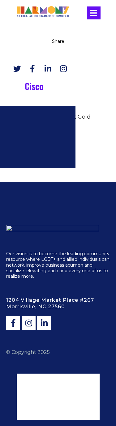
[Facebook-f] (13, 323)
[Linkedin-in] (44, 323)
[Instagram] (29, 323)
